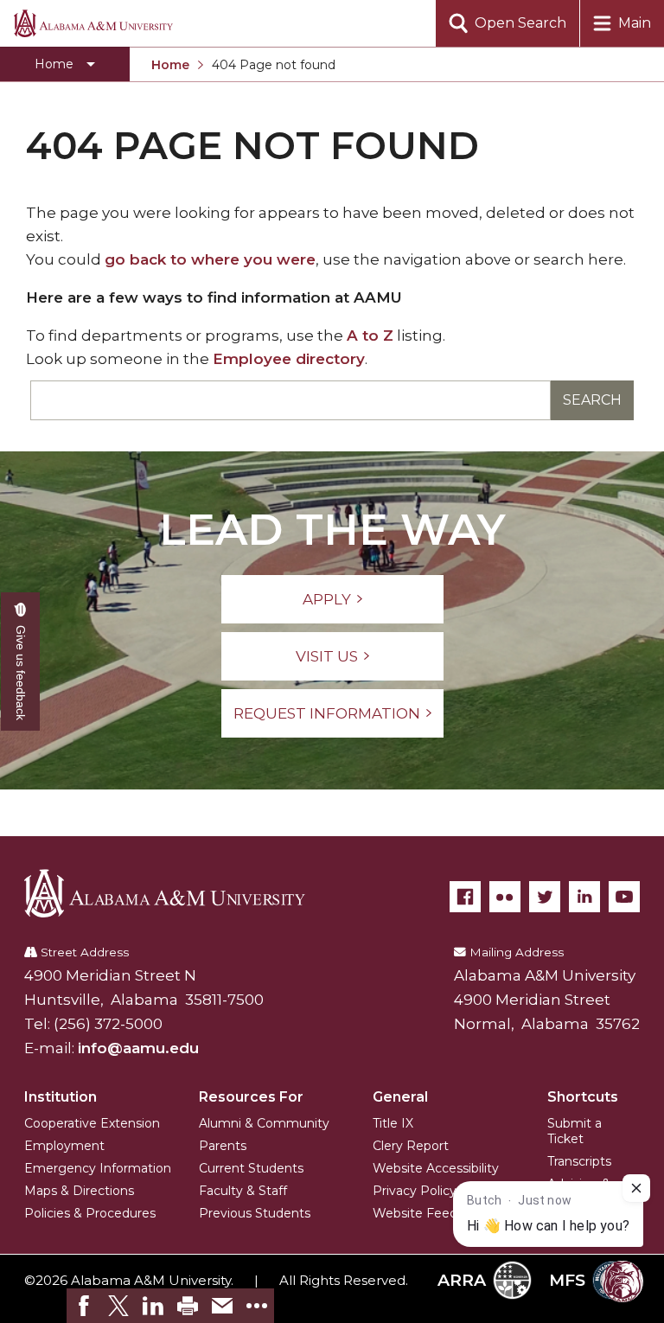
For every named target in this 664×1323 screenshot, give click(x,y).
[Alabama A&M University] (177, 893)
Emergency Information (97, 1168)
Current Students (251, 1168)
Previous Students (254, 1213)
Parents (222, 1146)
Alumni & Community (264, 1123)
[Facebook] (465, 896)
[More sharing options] (256, 1305)
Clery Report (411, 1146)
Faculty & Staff (243, 1190)
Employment (64, 1146)
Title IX (393, 1123)
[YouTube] (624, 896)
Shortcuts (582, 1097)
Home (170, 65)
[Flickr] (504, 896)
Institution (60, 1097)
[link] (84, 1305)
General (400, 1097)
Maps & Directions (79, 1190)
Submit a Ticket (574, 1131)
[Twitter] (544, 896)
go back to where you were (210, 259)
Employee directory (289, 359)
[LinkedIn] (584, 896)
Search (592, 400)
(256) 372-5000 (108, 1023)
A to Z (370, 335)
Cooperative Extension (92, 1123)
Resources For (251, 1097)
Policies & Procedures (90, 1213)
